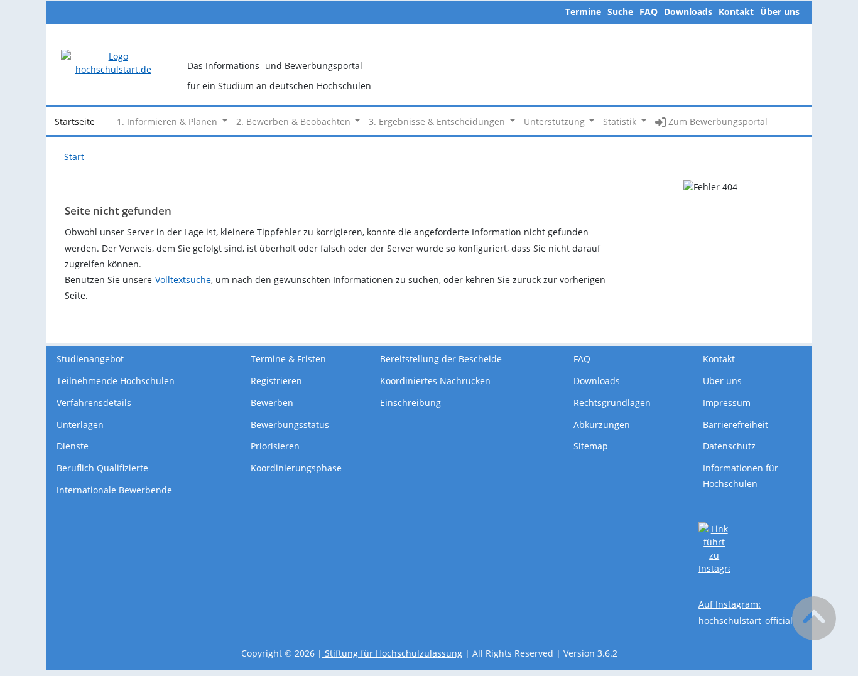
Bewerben (272, 403)
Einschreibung (410, 403)
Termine (583, 12)
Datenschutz (729, 446)
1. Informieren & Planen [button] (168, 121)
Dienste (73, 446)
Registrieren (276, 381)
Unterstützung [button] (555, 121)
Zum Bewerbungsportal (717, 121)
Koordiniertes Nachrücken (435, 381)
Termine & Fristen (288, 359)
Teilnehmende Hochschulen (116, 381)
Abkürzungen (601, 425)
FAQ (648, 12)
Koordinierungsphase (296, 468)
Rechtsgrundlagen (612, 403)
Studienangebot (90, 359)
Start (74, 157)
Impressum (727, 403)
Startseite (75, 121)
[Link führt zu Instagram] (714, 548)
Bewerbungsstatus (290, 425)
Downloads (688, 12)
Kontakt (736, 12)
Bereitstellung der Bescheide (441, 359)
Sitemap (590, 446)
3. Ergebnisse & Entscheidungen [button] (438, 121)
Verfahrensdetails (94, 403)
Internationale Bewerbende (114, 490)
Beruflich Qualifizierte (102, 468)
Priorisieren (275, 446)
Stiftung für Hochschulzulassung (392, 653)
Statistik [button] (621, 121)
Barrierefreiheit (735, 425)
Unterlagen (80, 425)
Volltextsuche (183, 280)
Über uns (780, 12)
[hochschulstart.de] (113, 62)
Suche (620, 12)
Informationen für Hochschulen (740, 476)
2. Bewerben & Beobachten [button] (294, 121)
